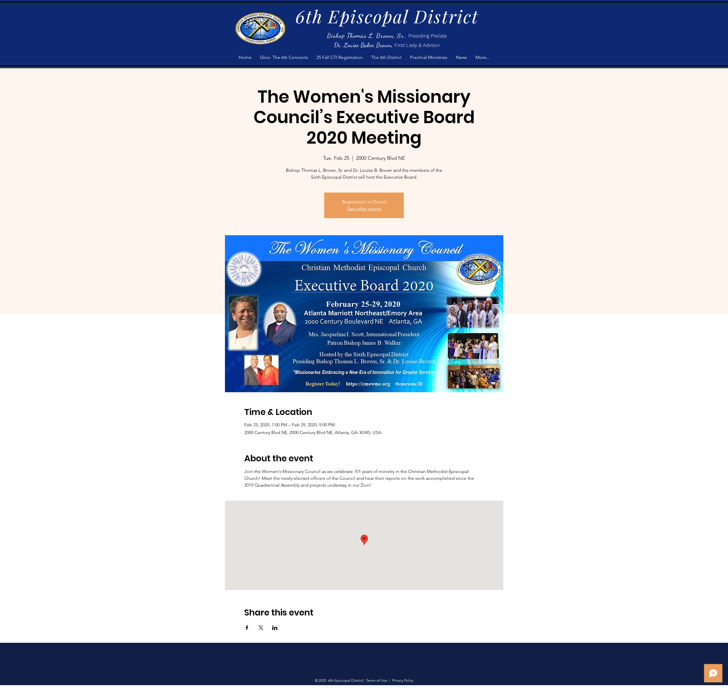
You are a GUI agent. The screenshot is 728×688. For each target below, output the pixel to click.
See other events (364, 208)
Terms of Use (376, 680)
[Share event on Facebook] (247, 627)
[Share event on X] (261, 627)
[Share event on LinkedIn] (275, 627)
